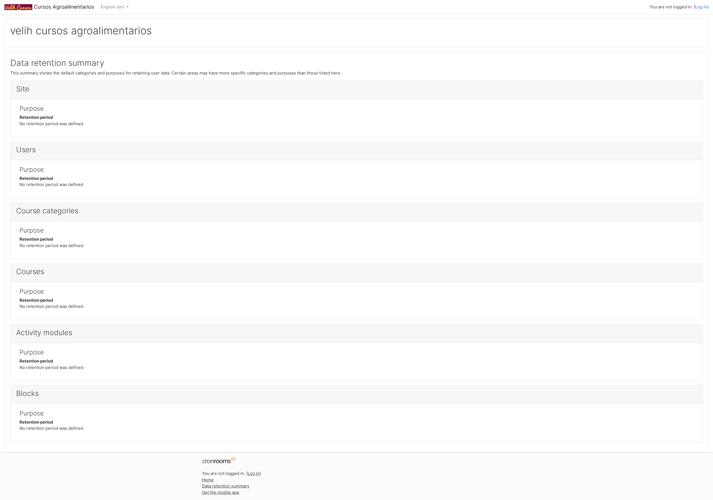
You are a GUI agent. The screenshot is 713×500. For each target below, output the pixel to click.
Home (208, 479)
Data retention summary (225, 486)
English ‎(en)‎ (113, 6)
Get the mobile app (220, 492)
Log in (701, 6)
